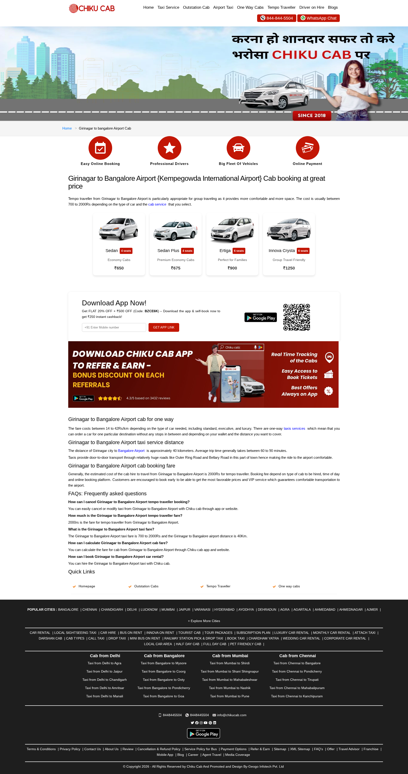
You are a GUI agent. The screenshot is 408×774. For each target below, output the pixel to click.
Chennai (89, 609)
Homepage (87, 586)
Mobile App (165, 755)
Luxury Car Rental (291, 633)
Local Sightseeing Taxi (75, 633)
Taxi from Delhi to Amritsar (104, 688)
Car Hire (108, 633)
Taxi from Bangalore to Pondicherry (163, 688)
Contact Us (92, 749)
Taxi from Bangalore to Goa (163, 696)
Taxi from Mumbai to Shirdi (230, 663)
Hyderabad (224, 609)
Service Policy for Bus (200, 749)
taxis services (294, 428)
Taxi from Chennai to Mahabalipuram (297, 688)
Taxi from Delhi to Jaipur (104, 671)
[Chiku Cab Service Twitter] (192, 723)
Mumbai (168, 609)
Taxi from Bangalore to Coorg (164, 671)
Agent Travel (211, 755)
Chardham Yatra (264, 638)
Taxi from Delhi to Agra (104, 663)
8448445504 (172, 715)
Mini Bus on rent (145, 638)
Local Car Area (158, 644)
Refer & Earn (260, 749)
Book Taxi (236, 638)
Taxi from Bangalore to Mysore (164, 663)
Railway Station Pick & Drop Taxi (193, 638)
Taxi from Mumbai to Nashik (230, 688)
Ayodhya (246, 609)
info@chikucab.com (231, 715)
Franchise (371, 749)
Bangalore (68, 609)
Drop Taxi (117, 638)
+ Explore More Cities (204, 621)
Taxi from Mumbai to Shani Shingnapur (230, 671)
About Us (112, 749)
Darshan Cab (50, 638)
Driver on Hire (311, 7)
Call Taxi (96, 638)
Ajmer (372, 609)
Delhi (132, 609)
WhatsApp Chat (321, 18)
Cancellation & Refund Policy (158, 749)
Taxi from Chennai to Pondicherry (297, 671)
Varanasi (202, 609)
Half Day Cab (187, 644)
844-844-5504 (280, 18)
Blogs (333, 7)
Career (193, 755)
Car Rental (40, 633)
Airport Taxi (223, 7)
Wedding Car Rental (301, 638)
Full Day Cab (214, 644)
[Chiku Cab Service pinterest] (210, 723)
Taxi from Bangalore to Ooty (164, 679)
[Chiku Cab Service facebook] (197, 723)
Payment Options (233, 749)
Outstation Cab (196, 7)
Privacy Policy (70, 749)
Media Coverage (237, 755)
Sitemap (280, 749)
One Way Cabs (250, 7)
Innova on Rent (160, 633)
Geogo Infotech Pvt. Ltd (266, 766)
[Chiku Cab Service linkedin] (214, 723)
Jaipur (184, 609)
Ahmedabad (325, 609)
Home (148, 7)
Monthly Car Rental (332, 633)
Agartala (302, 609)
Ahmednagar (351, 609)
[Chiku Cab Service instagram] (201, 723)
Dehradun (267, 609)
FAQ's (318, 749)
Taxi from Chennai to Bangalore (297, 663)
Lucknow (149, 609)
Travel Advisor (349, 749)
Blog (180, 755)
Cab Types (75, 638)
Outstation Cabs (146, 586)
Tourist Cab (189, 633)
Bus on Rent (131, 633)
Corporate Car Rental (345, 638)
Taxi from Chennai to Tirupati (297, 679)
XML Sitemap (300, 749)
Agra (284, 609)
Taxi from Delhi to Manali (104, 696)
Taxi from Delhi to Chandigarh (104, 679)
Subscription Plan (253, 633)
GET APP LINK (163, 327)
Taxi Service (168, 7)
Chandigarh (112, 609)
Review (128, 749)
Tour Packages (218, 633)
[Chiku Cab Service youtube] (206, 723)
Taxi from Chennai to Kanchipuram (297, 696)
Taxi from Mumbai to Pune (229, 696)
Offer (331, 749)
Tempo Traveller (282, 7)
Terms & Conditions (41, 749)
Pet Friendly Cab (245, 644)
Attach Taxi (365, 633)
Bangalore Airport (131, 451)
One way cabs (289, 586)
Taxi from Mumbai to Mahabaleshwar (229, 679)
